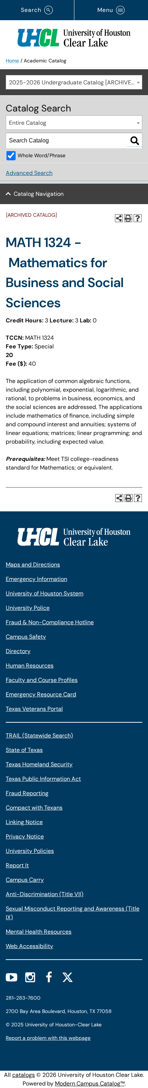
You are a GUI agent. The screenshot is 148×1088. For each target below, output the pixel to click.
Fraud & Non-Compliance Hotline (50, 622)
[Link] (74, 36)
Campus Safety (26, 636)
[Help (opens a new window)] (138, 218)
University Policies (30, 851)
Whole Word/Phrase (41, 155)
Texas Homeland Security (39, 764)
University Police (28, 608)
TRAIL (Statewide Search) (39, 735)
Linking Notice (24, 822)
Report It (17, 865)
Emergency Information (36, 579)
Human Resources (30, 665)
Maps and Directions (33, 564)
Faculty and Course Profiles (42, 680)
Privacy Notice (25, 836)
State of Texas (24, 750)
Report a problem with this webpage (48, 1038)
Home (12, 60)
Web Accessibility (29, 946)
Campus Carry (25, 880)
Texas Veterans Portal (34, 709)
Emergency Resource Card (41, 694)
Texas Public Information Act (43, 779)
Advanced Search (29, 173)
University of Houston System (44, 593)
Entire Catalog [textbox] (27, 123)
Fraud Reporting (27, 793)
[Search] (134, 141)
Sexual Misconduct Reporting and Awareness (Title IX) (72, 913)
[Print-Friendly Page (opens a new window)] (128, 218)
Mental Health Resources (38, 931)
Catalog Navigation (39, 194)
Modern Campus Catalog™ (90, 1083)
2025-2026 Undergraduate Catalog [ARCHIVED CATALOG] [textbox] (75, 82)
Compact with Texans (34, 807)
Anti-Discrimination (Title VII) (44, 894)
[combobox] (74, 82)
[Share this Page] (119, 218)
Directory (18, 651)
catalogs (23, 1075)
